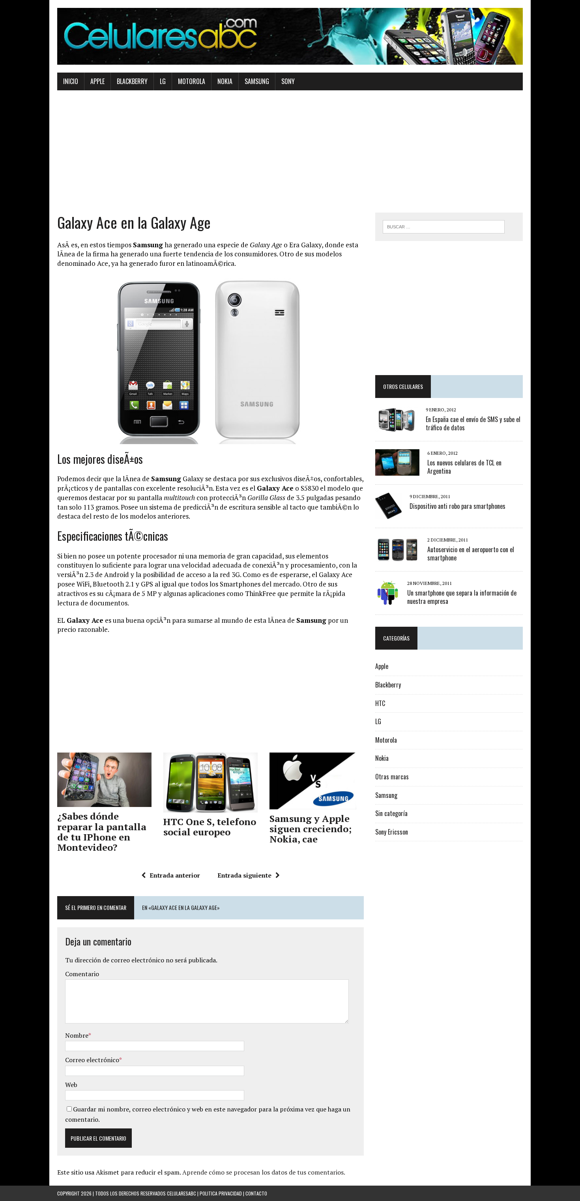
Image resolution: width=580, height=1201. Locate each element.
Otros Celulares (403, 386)
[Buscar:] (444, 226)
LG (378, 721)
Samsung (257, 81)
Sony (288, 81)
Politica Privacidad (221, 1193)
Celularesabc (181, 1193)
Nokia (224, 81)
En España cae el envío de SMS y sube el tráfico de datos (473, 423)
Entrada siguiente (244, 875)
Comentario (82, 973)
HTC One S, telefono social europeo (209, 826)
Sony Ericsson (391, 832)
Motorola (191, 81)
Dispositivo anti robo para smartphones (457, 506)
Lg (163, 81)
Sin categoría (391, 813)
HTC (380, 703)
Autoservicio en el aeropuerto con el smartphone (470, 553)
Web (71, 1084)
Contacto (256, 1193)
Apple (97, 81)
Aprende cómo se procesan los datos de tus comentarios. (263, 1172)
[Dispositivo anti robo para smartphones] (388, 513)
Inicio (70, 81)
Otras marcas (392, 776)
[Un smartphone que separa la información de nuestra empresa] (387, 600)
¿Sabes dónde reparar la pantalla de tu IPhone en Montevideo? (101, 832)
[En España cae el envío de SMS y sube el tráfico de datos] (396, 426)
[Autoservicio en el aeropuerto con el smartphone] (397, 557)
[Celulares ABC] (290, 36)
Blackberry (132, 81)
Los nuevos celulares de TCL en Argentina (464, 467)
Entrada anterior (175, 875)
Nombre (76, 1035)
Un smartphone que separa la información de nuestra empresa (461, 597)
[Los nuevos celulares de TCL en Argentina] (397, 470)
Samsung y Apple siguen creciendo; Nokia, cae (310, 829)
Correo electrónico (92, 1059)
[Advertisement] (290, 157)
